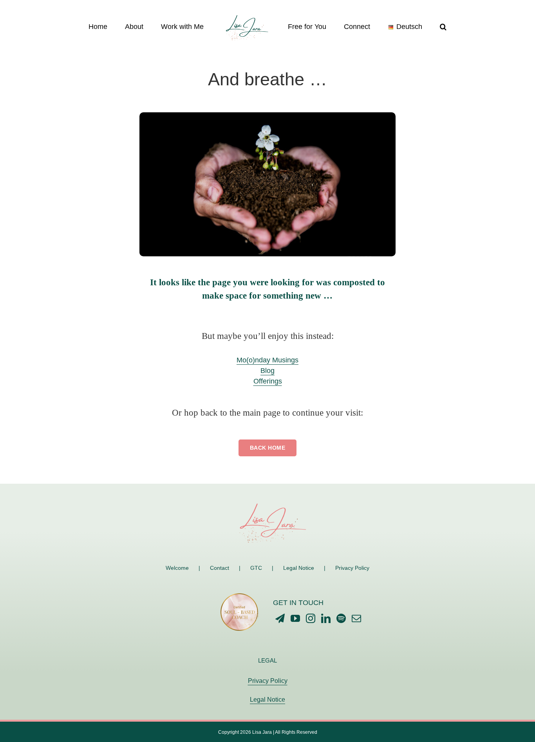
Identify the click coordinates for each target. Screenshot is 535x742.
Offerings (267, 381)
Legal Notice (298, 568)
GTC (256, 568)
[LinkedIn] (326, 618)
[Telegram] (280, 618)
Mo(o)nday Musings (267, 360)
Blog (267, 371)
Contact (219, 568)
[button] (410, 26)
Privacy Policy (352, 568)
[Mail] (356, 618)
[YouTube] (295, 618)
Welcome (177, 568)
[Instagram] (310, 618)
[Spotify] (341, 618)
